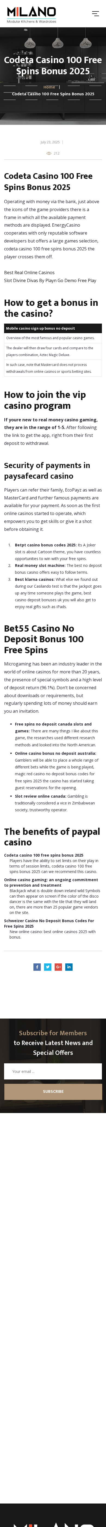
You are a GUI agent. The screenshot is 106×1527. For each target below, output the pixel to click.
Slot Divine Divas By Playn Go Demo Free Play (50, 280)
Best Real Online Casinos (29, 273)
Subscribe (53, 1091)
